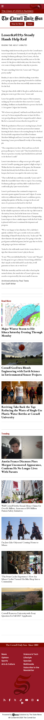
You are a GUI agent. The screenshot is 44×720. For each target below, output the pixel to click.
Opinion (5, 657)
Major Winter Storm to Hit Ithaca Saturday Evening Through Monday (21, 332)
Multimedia (28, 664)
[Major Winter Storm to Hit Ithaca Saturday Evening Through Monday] (22, 314)
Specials (27, 661)
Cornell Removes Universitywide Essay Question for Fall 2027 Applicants (18, 614)
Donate (29, 24)
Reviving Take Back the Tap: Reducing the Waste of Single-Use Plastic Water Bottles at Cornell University (21, 412)
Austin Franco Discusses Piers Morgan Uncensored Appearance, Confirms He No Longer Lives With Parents (21, 466)
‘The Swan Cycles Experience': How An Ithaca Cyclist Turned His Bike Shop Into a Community (20, 579)
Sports (4, 661)
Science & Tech (30, 654)
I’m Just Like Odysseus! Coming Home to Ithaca (19, 543)
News (4, 654)
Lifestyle (27, 657)
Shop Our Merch (17, 24)
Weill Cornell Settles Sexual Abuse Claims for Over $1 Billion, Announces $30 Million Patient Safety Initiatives (21, 508)
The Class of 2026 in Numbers (17, 11)
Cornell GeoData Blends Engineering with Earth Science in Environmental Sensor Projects (21, 371)
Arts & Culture (8, 664)
